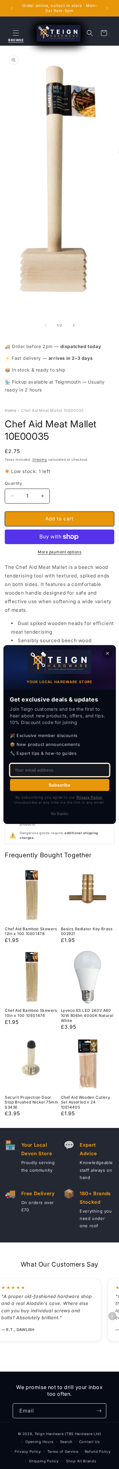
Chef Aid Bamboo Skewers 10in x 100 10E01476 (31, 1013)
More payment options (59, 552)
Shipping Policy (44, 1461)
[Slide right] (74, 325)
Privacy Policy (28, 1451)
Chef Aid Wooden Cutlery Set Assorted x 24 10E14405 (85, 1102)
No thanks (59, 814)
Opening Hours (39, 1441)
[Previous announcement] (12, 8)
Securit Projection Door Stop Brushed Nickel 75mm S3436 (31, 1102)
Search (66, 1441)
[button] (16, 33)
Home (10, 410)
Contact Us (89, 1441)
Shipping (39, 459)
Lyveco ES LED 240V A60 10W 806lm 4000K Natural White (87, 1015)
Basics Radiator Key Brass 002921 (87, 931)
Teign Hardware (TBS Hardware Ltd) (68, 1434)
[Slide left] (46, 325)
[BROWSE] (16, 33)
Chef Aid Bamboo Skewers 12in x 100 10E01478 (31, 931)
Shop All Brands (81, 1461)
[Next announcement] (107, 8)
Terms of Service (62, 1451)
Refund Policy (98, 1451)
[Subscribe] (99, 1410)
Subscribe (59, 784)
